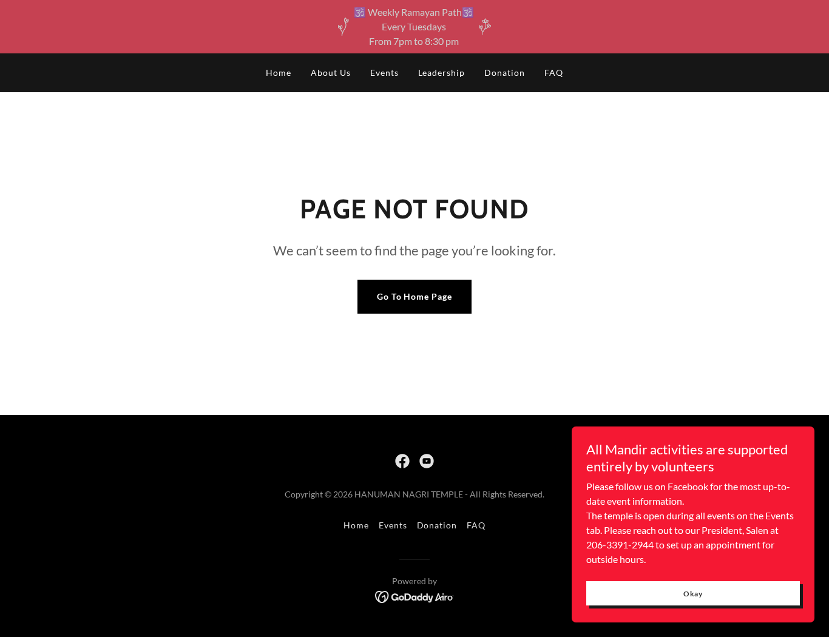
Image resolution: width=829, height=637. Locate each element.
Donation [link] (504, 72)
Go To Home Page (415, 296)
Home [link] (278, 72)
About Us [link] (331, 72)
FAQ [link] (553, 72)
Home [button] (356, 525)
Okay (693, 593)
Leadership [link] (441, 72)
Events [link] (384, 72)
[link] (402, 461)
